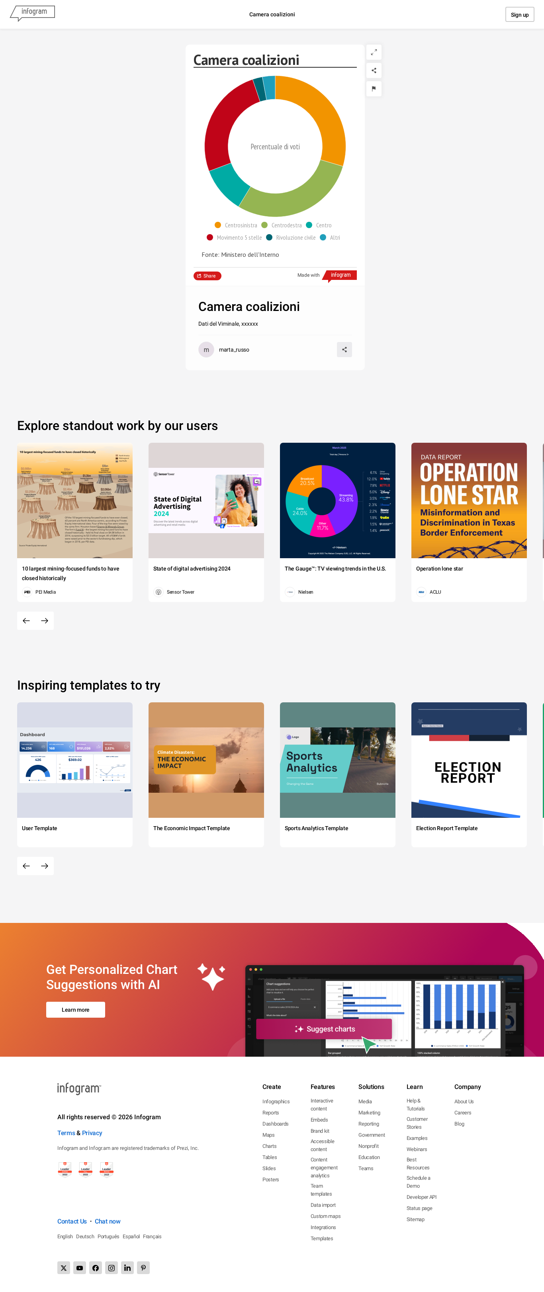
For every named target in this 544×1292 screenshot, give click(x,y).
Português (108, 1236)
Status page (419, 1208)
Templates (322, 1238)
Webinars (417, 1149)
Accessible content (323, 1145)
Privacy (92, 1133)
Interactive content (322, 1105)
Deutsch (85, 1236)
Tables (269, 1157)
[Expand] (374, 52)
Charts (269, 1146)
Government (371, 1135)
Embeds (319, 1120)
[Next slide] (44, 620)
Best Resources (418, 1164)
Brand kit (320, 1131)
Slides (269, 1168)
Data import (323, 1205)
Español (131, 1236)
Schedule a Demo (419, 1182)
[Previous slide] (26, 620)
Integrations (323, 1227)
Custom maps (326, 1216)
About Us (464, 1101)
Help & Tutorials (416, 1105)
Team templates (321, 1190)
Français (152, 1236)
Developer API (422, 1197)
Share (209, 276)
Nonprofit (368, 1146)
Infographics (276, 1101)
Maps (268, 1135)
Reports (270, 1113)
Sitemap (416, 1219)
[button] (238, 225)
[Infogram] (32, 14)
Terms (66, 1133)
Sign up (520, 15)
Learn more (76, 1010)
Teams (366, 1168)
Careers (462, 1113)
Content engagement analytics (324, 1168)
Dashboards (275, 1124)
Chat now (108, 1221)
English (65, 1236)
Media (365, 1101)
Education (369, 1157)
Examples (417, 1138)
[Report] (374, 88)
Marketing (369, 1113)
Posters (270, 1180)
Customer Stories (417, 1123)
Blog (459, 1124)
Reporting (368, 1124)
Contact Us (72, 1221)
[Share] (374, 70)
